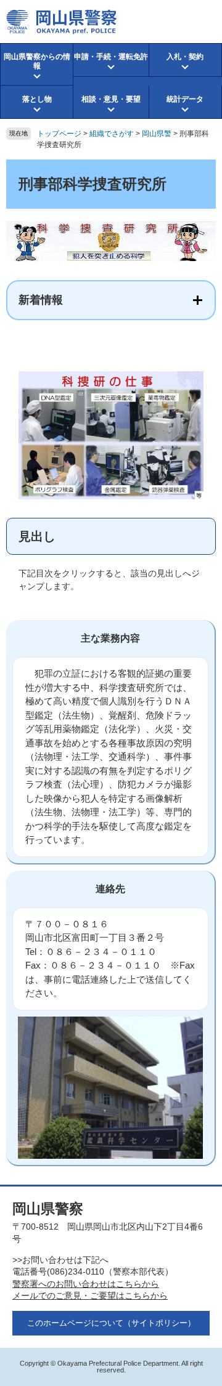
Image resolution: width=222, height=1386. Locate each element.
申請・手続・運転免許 (111, 56)
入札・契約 (185, 56)
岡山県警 (156, 133)
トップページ (59, 133)
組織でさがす (111, 133)
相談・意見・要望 (111, 99)
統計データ (185, 99)
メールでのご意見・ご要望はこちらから (90, 1295)
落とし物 (37, 99)
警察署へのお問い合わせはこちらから (85, 1284)
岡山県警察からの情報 (37, 61)
